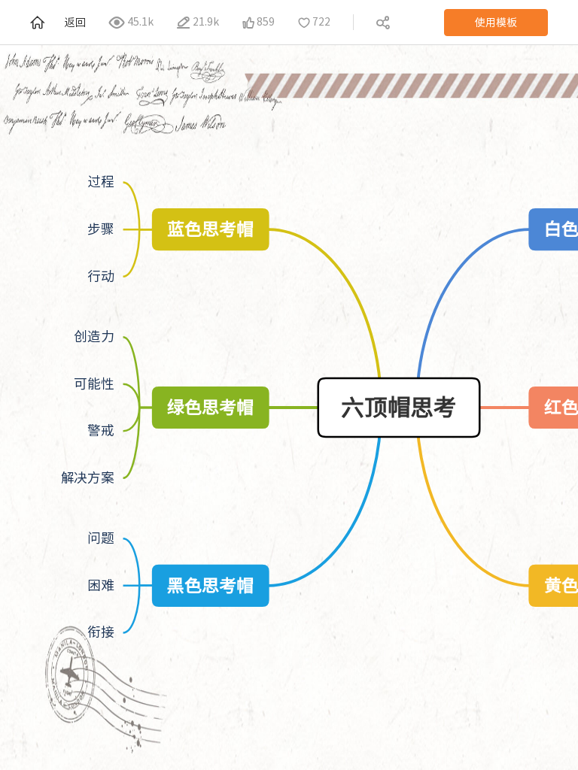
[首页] (39, 22)
